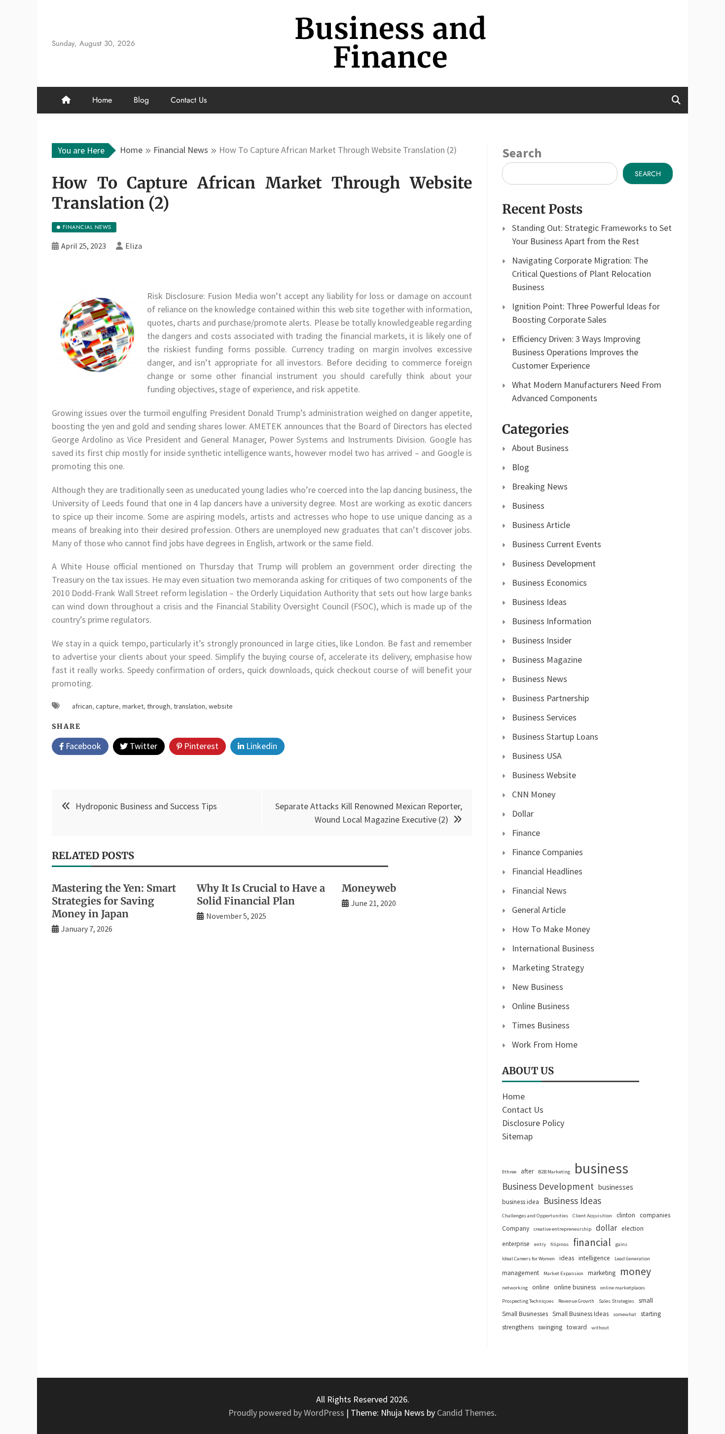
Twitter (142, 746)
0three (509, 1172)
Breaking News (540, 486)
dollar (606, 1227)
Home (102, 100)
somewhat (624, 1314)
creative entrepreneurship (562, 1229)
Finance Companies (547, 852)
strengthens (518, 1327)
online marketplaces (622, 1287)
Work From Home (545, 1044)
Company (515, 1228)
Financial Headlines (547, 871)
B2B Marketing (554, 1172)
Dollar (523, 813)
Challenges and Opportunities (535, 1215)
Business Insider (542, 640)
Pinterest (200, 746)
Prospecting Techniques (528, 1301)
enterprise (516, 1244)
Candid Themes (466, 1412)
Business (528, 505)
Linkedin (260, 746)
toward (577, 1327)
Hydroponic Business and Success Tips (146, 806)
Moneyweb (369, 888)
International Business (553, 948)
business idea (520, 1202)
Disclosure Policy (533, 1123)
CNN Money (533, 794)
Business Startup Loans (555, 736)
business (601, 1168)
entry (540, 1244)
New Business (537, 986)
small (646, 1300)
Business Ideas (539, 601)
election (632, 1228)
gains (621, 1244)
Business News (539, 678)
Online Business (541, 1006)
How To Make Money (551, 929)
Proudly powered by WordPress (287, 1412)
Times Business (541, 1025)
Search (522, 153)
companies (655, 1215)
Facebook (82, 746)
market (133, 706)
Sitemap (517, 1136)
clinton (625, 1215)
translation (189, 706)
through (158, 706)
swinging (550, 1327)
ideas (566, 1258)
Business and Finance (390, 43)
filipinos (559, 1244)
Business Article (541, 524)
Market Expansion (563, 1273)
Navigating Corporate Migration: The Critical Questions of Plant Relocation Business (581, 274)
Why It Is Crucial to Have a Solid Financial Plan (261, 894)
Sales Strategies (616, 1301)
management (520, 1273)
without (600, 1327)
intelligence (594, 1258)
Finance (526, 832)
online (540, 1287)
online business (575, 1287)
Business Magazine (547, 659)
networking (515, 1287)
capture (107, 706)
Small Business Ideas (580, 1314)
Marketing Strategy (548, 967)
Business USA (537, 755)
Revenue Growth (576, 1301)
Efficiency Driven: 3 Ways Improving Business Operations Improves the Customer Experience (576, 352)
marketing (602, 1273)
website (221, 706)
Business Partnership (550, 698)
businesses (615, 1187)
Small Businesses (525, 1314)
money (635, 1271)
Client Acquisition (592, 1215)
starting (651, 1314)
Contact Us (189, 100)
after (527, 1171)
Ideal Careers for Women (528, 1258)
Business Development (554, 563)
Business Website (544, 775)
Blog (141, 100)
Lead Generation (632, 1258)
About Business (540, 447)
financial (592, 1242)
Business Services (544, 717)
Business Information (551, 621)
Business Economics (549, 582)
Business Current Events (556, 544)
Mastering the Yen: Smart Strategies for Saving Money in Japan (114, 901)
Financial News (539, 890)
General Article (539, 909)
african (82, 706)
